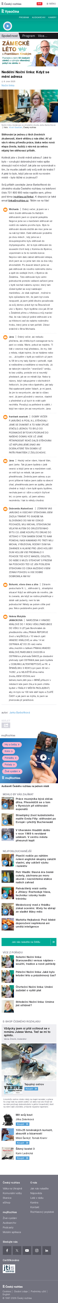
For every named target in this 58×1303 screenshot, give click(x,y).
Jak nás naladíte (39, 1188)
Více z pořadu (13, 952)
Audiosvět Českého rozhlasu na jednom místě (25, 786)
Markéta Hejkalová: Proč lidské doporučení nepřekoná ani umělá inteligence (36, 923)
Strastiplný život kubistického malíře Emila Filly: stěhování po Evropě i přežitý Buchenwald (36, 819)
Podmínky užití (38, 1291)
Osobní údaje (21, 1291)
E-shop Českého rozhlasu (22, 1021)
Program (24, 17)
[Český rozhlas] (11, 3)
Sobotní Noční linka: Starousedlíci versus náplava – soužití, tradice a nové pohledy (36, 960)
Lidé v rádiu (37, 1197)
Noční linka (8, 85)
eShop (6, 1202)
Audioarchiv (38, 17)
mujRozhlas (8, 735)
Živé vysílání (11, 771)
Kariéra (34, 1202)
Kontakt (34, 1207)
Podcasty (8, 1227)
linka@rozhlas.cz (18, 200)
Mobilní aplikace (12, 1232)
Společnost (10, 36)
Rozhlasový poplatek (42, 1211)
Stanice (7, 1197)
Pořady (8, 764)
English (6, 1294)
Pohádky (9, 757)
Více (42, 36)
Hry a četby (11, 744)
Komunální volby (12, 1193)
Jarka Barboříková (19, 712)
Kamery (52, 17)
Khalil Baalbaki (15, 127)
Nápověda (36, 1193)
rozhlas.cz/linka (23, 196)
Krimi (7, 751)
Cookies (7, 1291)
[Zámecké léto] (29, 52)
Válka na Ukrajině (12, 1188)
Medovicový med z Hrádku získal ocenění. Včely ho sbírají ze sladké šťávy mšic (35, 908)
